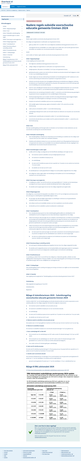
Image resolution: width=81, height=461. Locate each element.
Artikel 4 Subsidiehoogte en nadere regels (11, 36)
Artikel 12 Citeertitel (7, 55)
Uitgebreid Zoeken (21, 6)
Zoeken (13, 6)
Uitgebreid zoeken (21, 10)
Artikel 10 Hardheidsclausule (9, 50)
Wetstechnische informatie (7, 16)
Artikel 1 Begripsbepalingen (9, 28)
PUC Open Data (46, 454)
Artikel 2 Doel (6, 31)
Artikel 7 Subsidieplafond (9, 44)
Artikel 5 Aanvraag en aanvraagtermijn (12, 39)
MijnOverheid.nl (65, 450)
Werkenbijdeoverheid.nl (67, 456)
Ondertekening (6, 57)
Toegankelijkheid (27, 454)
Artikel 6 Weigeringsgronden (9, 41)
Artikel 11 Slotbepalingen (9, 52)
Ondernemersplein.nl (66, 454)
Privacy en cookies (27, 452)
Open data (44, 450)
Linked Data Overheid (47, 452)
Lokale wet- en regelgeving (11, 10)
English (5, 454)
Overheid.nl (5, 7)
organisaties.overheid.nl (40, 433)
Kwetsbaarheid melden (28, 457)
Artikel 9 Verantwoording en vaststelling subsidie (9, 47)
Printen (74, 15)
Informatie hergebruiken (29, 450)
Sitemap (25, 456)
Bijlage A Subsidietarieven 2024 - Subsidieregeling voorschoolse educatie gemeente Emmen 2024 (12, 61)
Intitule (4, 26)
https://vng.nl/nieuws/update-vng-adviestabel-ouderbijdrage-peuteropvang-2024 (47, 370)
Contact (6, 452)
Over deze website (8, 450)
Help (5, 456)
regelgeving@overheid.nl (41, 437)
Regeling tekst (5, 19)
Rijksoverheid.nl (65, 452)
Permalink (66, 15)
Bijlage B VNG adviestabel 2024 (10, 65)
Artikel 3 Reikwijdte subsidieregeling (11, 33)
